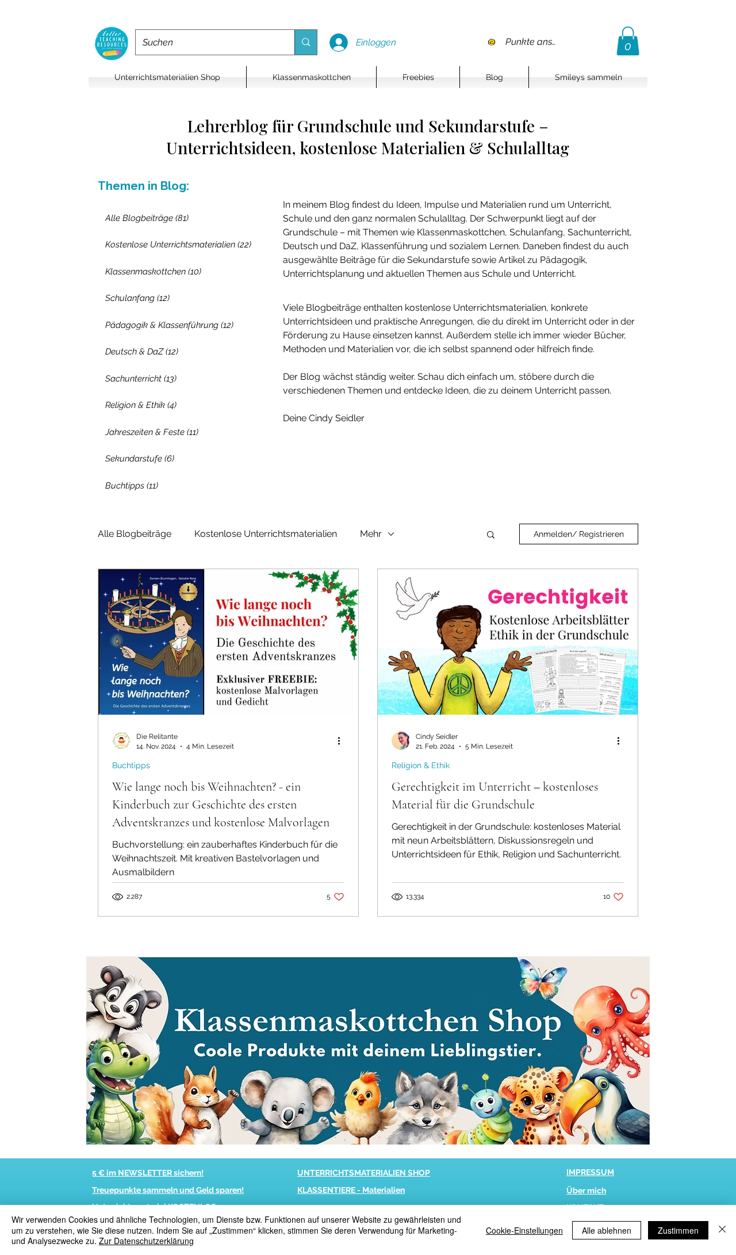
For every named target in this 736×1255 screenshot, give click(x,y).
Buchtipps (131, 765)
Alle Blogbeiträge (134, 533)
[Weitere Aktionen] (343, 740)
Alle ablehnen (606, 1230)
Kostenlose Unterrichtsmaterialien (265, 533)
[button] (628, 40)
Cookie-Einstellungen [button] (524, 1230)
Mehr (371, 533)
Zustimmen (678, 1230)
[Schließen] (722, 1230)
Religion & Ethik (421, 765)
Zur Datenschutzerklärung (146, 1240)
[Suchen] (305, 42)
